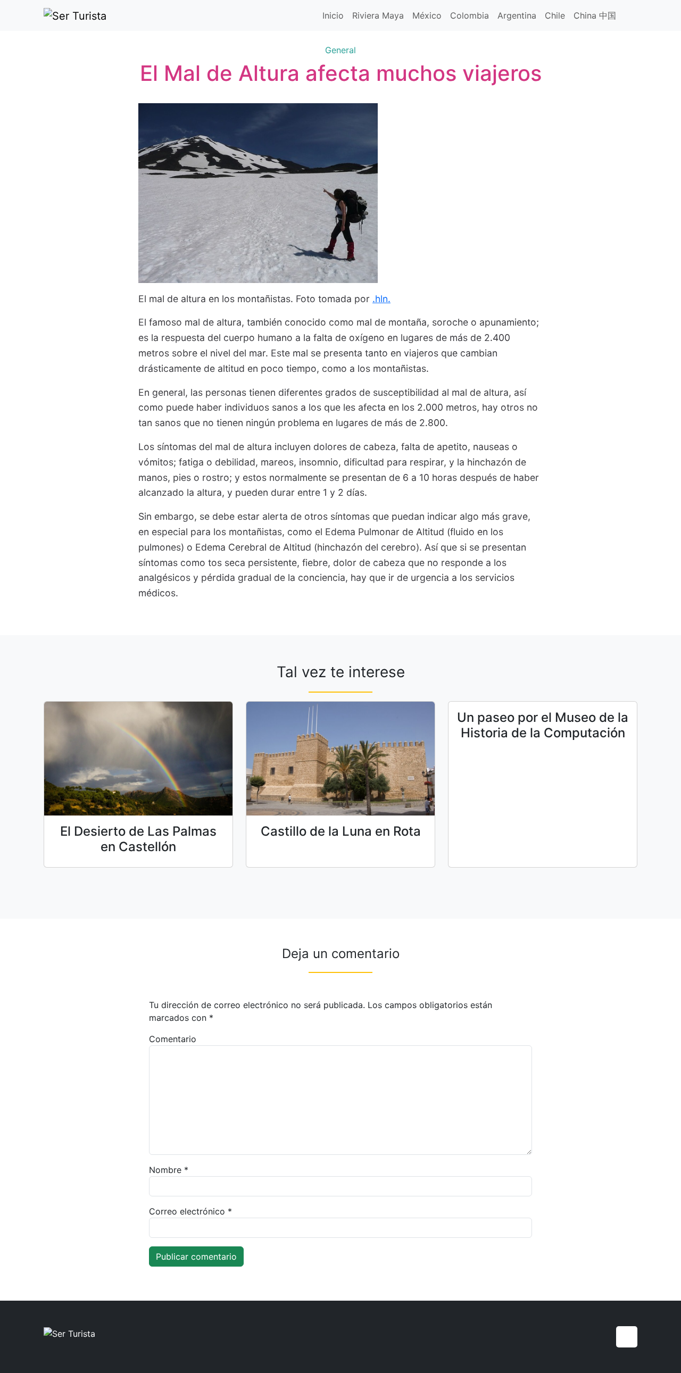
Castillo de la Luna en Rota (341, 831)
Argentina (516, 15)
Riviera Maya (378, 15)
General (340, 50)
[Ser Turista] (75, 15)
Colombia (469, 15)
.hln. (381, 298)
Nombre (168, 1169)
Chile (555, 15)
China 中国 (595, 15)
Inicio (333, 15)
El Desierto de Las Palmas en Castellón (138, 838)
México (427, 15)
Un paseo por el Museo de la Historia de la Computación (542, 725)
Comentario (172, 1039)
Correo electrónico (190, 1211)
